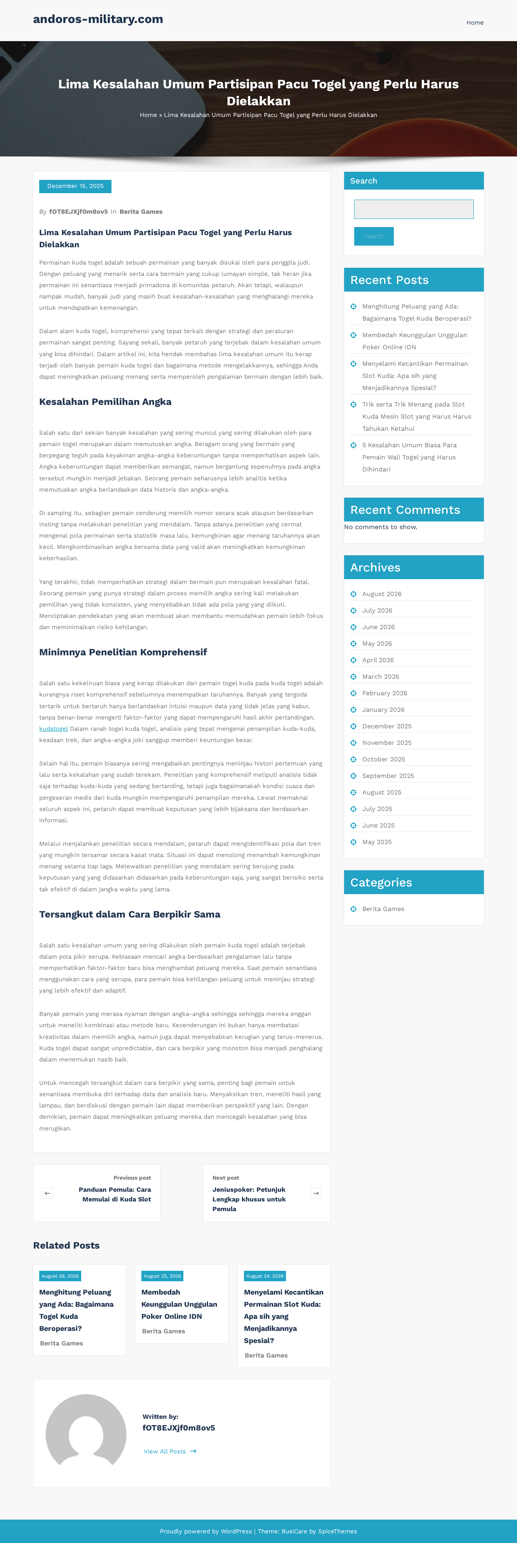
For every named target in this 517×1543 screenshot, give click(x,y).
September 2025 (388, 776)
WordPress (236, 1531)
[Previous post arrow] (47, 1193)
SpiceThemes (336, 1531)
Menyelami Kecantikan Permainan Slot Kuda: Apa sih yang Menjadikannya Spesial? (284, 1316)
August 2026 (382, 594)
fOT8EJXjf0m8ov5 (78, 211)
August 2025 (381, 792)
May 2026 (377, 643)
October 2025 (383, 759)
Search (363, 181)
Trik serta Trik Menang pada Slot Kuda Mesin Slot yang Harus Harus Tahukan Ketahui (416, 416)
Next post (225, 1177)
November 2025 (387, 742)
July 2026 (377, 610)
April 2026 (378, 660)
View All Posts (166, 1451)
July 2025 (377, 809)
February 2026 (385, 693)
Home (475, 22)
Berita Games (141, 211)
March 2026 (380, 676)
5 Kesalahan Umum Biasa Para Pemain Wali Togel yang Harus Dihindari (409, 457)
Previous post (132, 1177)
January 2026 (383, 709)
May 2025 (377, 842)
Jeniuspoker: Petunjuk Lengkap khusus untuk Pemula (249, 1199)
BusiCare (295, 1531)
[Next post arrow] (316, 1193)
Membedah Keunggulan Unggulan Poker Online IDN (179, 1304)
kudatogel (53, 728)
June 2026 (378, 627)
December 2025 (387, 726)
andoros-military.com (98, 19)
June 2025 (378, 825)
